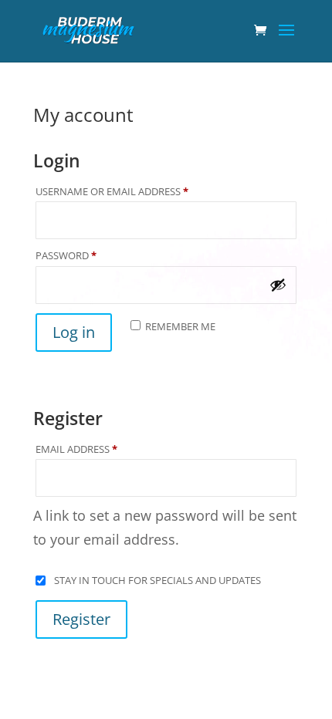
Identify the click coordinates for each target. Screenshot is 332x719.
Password (90, 255)
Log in (74, 332)
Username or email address (135, 191)
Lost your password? (100, 370)
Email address (100, 449)
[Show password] (277, 284)
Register (81, 619)
